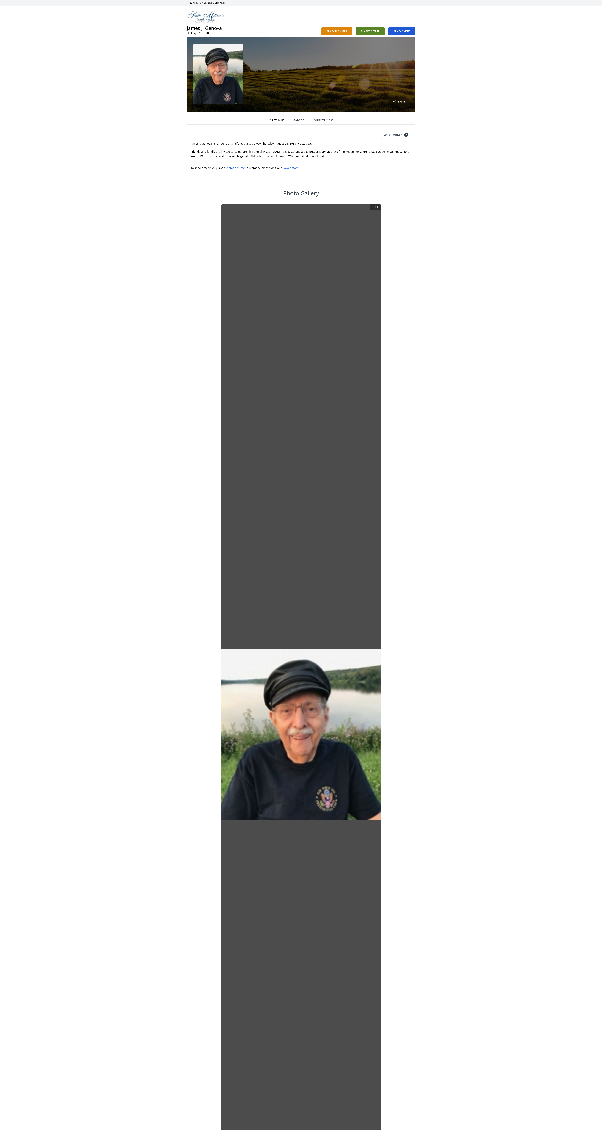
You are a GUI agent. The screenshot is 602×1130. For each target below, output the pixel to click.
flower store (290, 168)
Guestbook (323, 120)
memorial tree (235, 168)
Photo (299, 120)
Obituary (277, 120)
